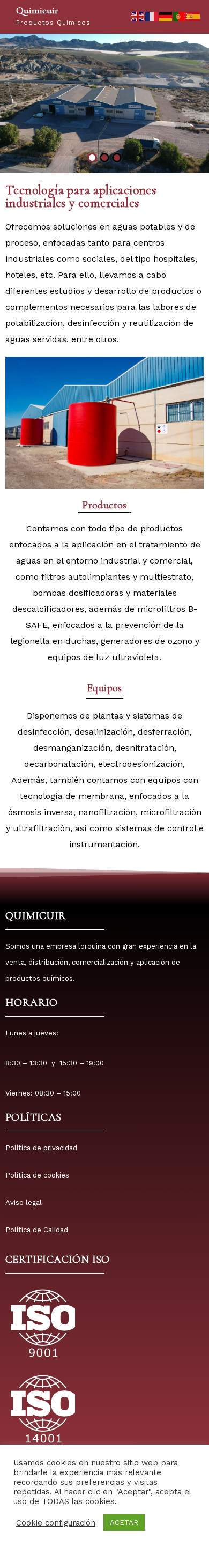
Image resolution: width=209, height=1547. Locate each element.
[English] (138, 16)
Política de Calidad (36, 1230)
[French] (152, 16)
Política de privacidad (41, 1148)
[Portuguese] (180, 16)
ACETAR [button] (124, 1523)
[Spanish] (194, 16)
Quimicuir (37, 10)
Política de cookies (37, 1175)
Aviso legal (23, 1202)
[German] (166, 16)
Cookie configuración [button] (55, 1523)
